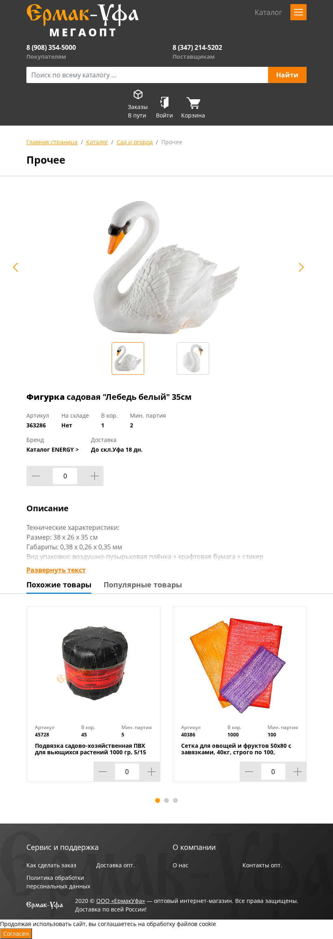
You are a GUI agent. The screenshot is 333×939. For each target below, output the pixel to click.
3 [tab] (175, 800)
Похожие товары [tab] (58, 584)
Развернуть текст (56, 570)
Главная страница (52, 142)
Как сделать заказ (51, 865)
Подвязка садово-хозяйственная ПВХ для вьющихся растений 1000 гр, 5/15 (90, 749)
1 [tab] (157, 800)
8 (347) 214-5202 (197, 47)
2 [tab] (166, 800)
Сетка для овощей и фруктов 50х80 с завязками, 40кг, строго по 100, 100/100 (236, 752)
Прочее (171, 142)
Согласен (16, 933)
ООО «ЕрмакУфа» (120, 901)
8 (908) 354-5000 (51, 47)
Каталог (97, 142)
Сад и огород (135, 142)
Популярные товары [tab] (143, 584)
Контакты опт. (262, 865)
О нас (180, 865)
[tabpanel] (93, 700)
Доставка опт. (115, 865)
